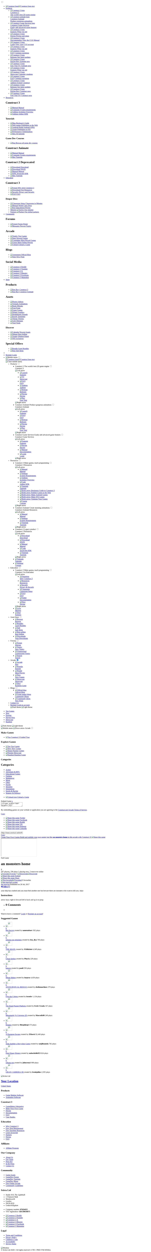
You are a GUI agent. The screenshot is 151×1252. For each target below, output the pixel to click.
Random (9, 722)
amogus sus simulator (14, 940)
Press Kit (9, 1162)
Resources (9, 98)
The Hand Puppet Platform (16, 1006)
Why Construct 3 (12, 1126)
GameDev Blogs (12, 1181)
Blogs (12, 688)
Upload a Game (24, 245)
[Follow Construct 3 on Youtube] (18, 269)
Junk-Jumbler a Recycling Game (18, 1044)
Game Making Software (15, 1095)
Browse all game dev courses (26, 143)
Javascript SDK (22, 174)
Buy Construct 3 (21, 290)
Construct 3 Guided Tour (20, 737)
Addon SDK (23, 114)
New (7, 713)
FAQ (18, 194)
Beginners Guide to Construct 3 (43, 491)
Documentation (11, 1113)
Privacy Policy (11, 1237)
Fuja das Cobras (12, 996)
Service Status (11, 1244)
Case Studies (10, 1117)
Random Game (20, 755)
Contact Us (14, 703)
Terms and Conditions (14, 1235)
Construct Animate (33, 405)
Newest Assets (24, 332)
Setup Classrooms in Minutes (31, 203)
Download (24, 167)
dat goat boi (5, 884)
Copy (3, 814)
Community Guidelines (14, 1186)
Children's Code (12, 1240)
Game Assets (10, 1175)
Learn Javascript (12, 1133)
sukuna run (10, 1063)
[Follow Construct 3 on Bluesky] (18, 273)
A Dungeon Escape (13, 1034)
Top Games (22, 236)
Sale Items (19, 351)
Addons (20, 302)
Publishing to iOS (24, 129)
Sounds (25, 314)
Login (14, 355)
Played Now (10, 718)
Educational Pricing (22, 208)
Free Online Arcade (13, 1183)
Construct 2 (25, 529)
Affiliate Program (12, 1148)
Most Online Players (25, 243)
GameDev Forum (12, 1177)
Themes (20, 319)
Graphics (20, 312)
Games (19, 310)
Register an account (35, 914)
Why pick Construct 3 (25, 188)
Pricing (8, 1111)
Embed (17, 876)
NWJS (23, 169)
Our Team (9, 1159)
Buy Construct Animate (24, 292)
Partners (9, 1135)
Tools (18, 323)
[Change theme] (21, 707)
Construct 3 (32, 366)
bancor (8, 968)
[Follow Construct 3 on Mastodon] (19, 277)
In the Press (10, 1164)
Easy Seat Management (14, 1128)
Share (17, 878)
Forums (13, 641)
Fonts (18, 308)
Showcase (9, 720)
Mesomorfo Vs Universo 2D (16, 1015)
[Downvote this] (27, 874)
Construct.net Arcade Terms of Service (72, 810)
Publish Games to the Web (41, 493)
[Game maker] (20, 359)
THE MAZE (11, 949)
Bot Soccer (10, 930)
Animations (23, 304)
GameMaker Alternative (15, 1106)
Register (9, 355)
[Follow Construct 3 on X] (16, 271)
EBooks (19, 306)
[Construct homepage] (20, 6)
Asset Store (14, 617)
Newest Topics (25, 226)
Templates (21, 317)
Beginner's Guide (22, 123)
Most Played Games (28, 240)
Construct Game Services (38, 435)
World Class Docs (25, 206)
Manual (21, 108)
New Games (16, 749)
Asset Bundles (23, 349)
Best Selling (22, 334)
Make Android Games (39, 495)
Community (10, 214)
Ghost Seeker (11, 959)
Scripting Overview (25, 112)
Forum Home (22, 224)
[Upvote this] (8, 874)
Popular (8, 715)
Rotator (9, 1025)
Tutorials (18, 157)
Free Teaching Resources (15, 1131)
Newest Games (22, 238)
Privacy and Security (26, 192)
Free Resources (26, 190)
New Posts (20, 257)
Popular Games (18, 751)
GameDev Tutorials (13, 1179)
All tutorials (20, 134)
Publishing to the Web (29, 125)
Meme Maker (11, 978)
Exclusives (19, 339)
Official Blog (26, 255)
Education (9, 178)
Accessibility (10, 1242)
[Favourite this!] (11, 880)
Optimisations (27, 132)
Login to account (23, 705)
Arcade (13, 660)
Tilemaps (19, 321)
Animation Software (13, 1097)
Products (9, 8)
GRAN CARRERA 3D (15, 1072)
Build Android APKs (27, 127)
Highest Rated (23, 336)
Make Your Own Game (14, 1109)
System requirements (28, 110)
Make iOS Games (37, 497)
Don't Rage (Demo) (13, 1053)
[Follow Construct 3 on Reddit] (18, 267)
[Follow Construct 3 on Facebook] (19, 275)
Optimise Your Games (39, 499)
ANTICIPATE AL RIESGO (16, 987)
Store (8, 280)
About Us (9, 1157)
